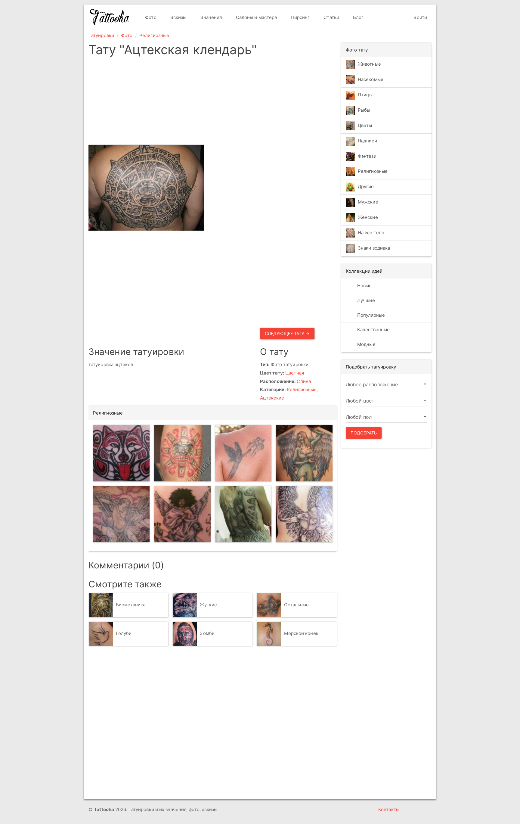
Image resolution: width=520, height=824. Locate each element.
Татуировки (101, 35)
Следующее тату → (287, 333)
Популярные (370, 315)
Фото (150, 17)
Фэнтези (367, 156)
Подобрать (364, 432)
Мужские (368, 202)
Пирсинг (299, 17)
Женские (368, 217)
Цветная (294, 373)
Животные (369, 64)
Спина (304, 381)
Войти (419, 17)
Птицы (365, 95)
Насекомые (370, 79)
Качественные (373, 329)
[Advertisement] (212, 102)
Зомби (207, 633)
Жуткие (208, 605)
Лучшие (365, 300)
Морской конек (301, 633)
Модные (366, 344)
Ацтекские (272, 398)
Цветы (365, 125)
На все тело (371, 233)
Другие (366, 187)
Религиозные (154, 35)
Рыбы (364, 110)
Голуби (124, 633)
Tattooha (109, 17)
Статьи (330, 17)
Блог (358, 17)
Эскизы (178, 17)
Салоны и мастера (256, 17)
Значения (210, 17)
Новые (364, 285)
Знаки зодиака (374, 248)
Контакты (388, 809)
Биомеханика (131, 605)
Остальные (296, 605)
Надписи (367, 141)
